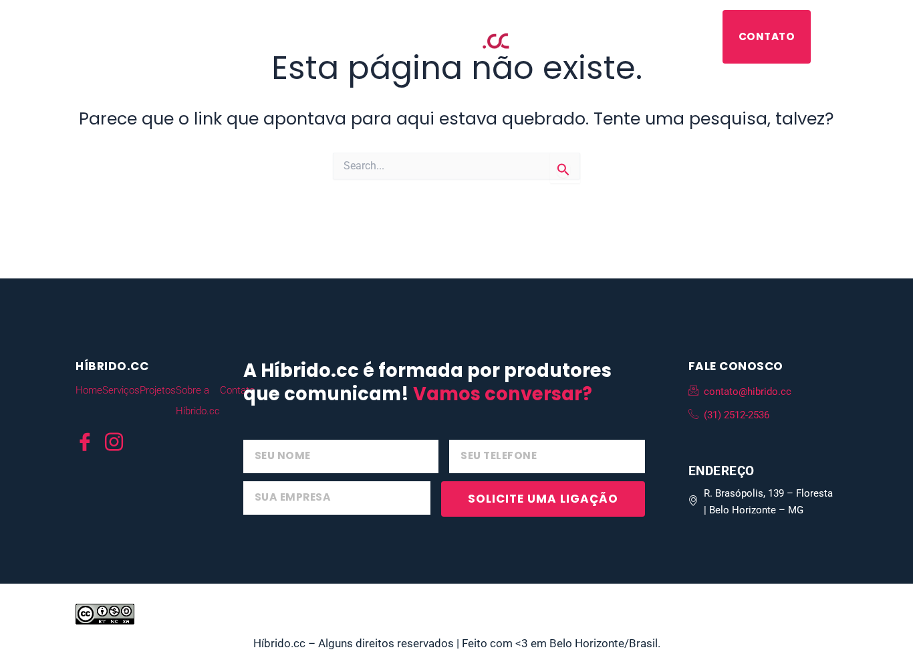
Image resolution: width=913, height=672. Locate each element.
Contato (767, 36)
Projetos (217, 36)
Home (89, 390)
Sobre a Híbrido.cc (655, 36)
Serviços (140, 36)
